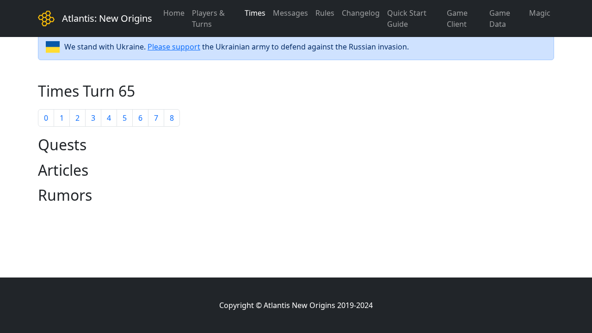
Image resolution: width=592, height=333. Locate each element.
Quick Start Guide (406, 18)
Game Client (457, 18)
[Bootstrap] (46, 18)
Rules (324, 13)
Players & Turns (208, 18)
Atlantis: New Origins (107, 18)
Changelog (361, 13)
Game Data (499, 18)
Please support (174, 47)
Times (255, 13)
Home (174, 13)
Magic (539, 13)
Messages (290, 13)
